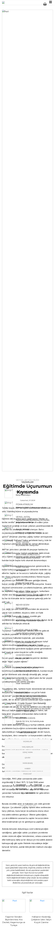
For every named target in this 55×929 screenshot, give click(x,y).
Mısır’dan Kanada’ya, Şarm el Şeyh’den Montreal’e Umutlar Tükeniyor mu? (30, 697)
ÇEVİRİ (27, 758)
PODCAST (27, 774)
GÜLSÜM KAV (22, 529)
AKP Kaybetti (21, 570)
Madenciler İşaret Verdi (25, 583)
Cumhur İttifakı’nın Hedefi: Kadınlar (29, 633)
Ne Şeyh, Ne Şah (22, 658)
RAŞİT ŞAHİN (22, 542)
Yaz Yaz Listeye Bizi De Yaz (26, 671)
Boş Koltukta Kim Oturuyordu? (27, 545)
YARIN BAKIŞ (28, 763)
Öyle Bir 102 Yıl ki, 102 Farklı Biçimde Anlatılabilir (30, 722)
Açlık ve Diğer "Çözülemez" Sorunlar (30, 620)
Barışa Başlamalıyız (23, 495)
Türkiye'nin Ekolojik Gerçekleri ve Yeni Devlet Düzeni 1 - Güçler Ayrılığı (33, 709)
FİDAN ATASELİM (24, 504)
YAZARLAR (27, 741)
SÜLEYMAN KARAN (25, 718)
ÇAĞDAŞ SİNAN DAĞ (26, 642)
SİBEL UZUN (22, 680)
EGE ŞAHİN (21, 579)
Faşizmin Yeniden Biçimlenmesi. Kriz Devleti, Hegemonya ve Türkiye (33, 521)
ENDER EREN (22, 692)
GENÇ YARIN (28, 752)
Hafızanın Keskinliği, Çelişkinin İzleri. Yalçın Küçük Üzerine (41, 920)
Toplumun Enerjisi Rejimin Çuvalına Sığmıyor (33, 645)
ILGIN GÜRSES (23, 617)
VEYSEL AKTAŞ (24, 480)
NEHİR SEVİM (22, 605)
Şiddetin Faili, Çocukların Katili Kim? (29, 595)
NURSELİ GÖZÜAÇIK (26, 592)
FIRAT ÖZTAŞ (22, 567)
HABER (27, 768)
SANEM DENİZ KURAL (27, 667)
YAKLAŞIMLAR (27, 747)
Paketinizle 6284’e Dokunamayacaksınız (31, 507)
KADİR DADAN (23, 705)
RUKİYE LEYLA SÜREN (27, 630)
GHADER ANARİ (24, 655)
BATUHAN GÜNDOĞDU (28, 554)
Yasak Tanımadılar (23, 683)
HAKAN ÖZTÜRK (24, 492)
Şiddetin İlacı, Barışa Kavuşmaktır (28, 532)
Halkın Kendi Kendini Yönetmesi (28, 558)
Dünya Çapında (22, 608)
